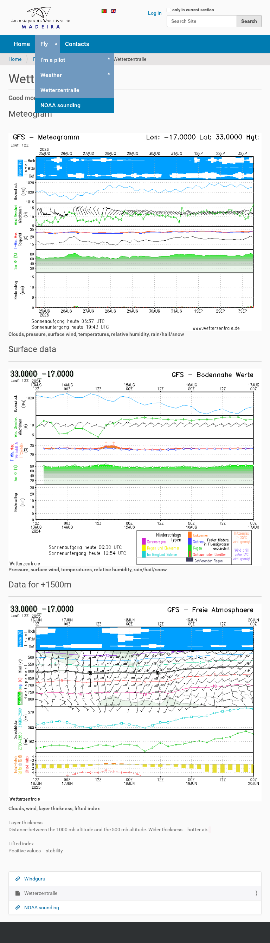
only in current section (193, 9)
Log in (155, 13)
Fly (44, 43)
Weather (51, 75)
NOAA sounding (60, 105)
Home (22, 43)
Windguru (34, 879)
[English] (41, 17)
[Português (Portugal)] (104, 10)
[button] (55, 44)
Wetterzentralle (59, 90)
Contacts (77, 43)
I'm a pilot (52, 60)
